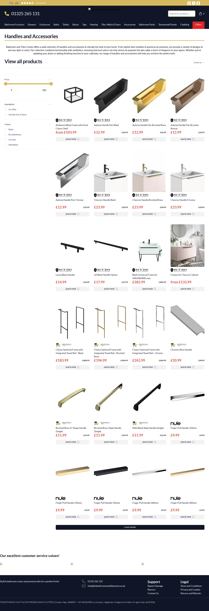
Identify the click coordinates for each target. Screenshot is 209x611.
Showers (32, 24)
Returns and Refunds (191, 593)
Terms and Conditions (191, 586)
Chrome (12, 140)
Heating (94, 24)
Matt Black (13, 145)
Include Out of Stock (17, 114)
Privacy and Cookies (190, 589)
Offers (198, 24)
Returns (151, 589)
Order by (198, 62)
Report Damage (155, 586)
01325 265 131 (25, 13)
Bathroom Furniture (14, 24)
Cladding (184, 24)
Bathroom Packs (147, 24)
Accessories (130, 24)
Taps (84, 24)
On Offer (12, 109)
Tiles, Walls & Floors (111, 24)
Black (11, 129)
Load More (130, 527)
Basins (76, 24)
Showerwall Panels (168, 24)
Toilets (66, 24)
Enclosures (45, 24)
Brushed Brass (15, 134)
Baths (56, 24)
